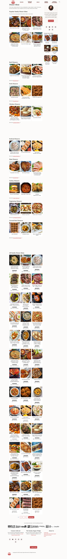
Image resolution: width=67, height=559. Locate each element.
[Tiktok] (49, 30)
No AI (45, 536)
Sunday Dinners (46, 2)
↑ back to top (33, 547)
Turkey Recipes (16, 198)
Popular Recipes (30, 2)
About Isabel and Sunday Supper (50, 533)
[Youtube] (49, 27)
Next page (31, 517)
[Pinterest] (52, 27)
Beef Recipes (15, 80)
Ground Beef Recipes (17, 237)
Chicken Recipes (16, 122)
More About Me (51, 20)
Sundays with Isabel (54, 2)
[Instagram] (55, 27)
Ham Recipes (15, 177)
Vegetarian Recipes (17, 217)
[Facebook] (46, 27)
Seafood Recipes (16, 156)
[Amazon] (52, 30)
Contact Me (46, 532)
